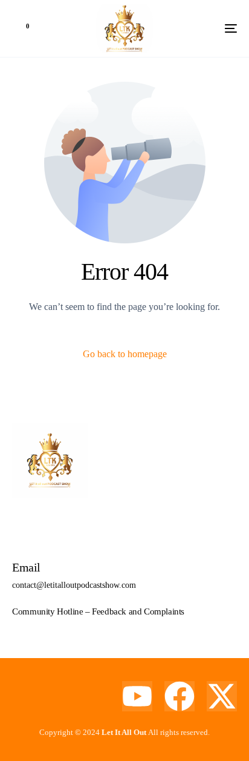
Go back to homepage (125, 354)
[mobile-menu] (213, 28)
